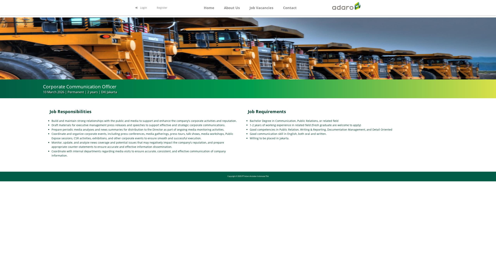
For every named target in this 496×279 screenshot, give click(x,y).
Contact (290, 7)
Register (162, 7)
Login (143, 7)
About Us (232, 7)
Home (209, 7)
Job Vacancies (261, 7)
